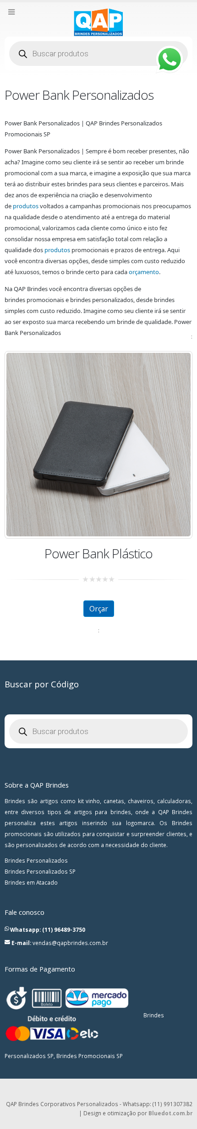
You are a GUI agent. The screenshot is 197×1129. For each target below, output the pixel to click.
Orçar (98, 609)
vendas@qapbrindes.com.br (70, 942)
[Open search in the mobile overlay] (98, 53)
